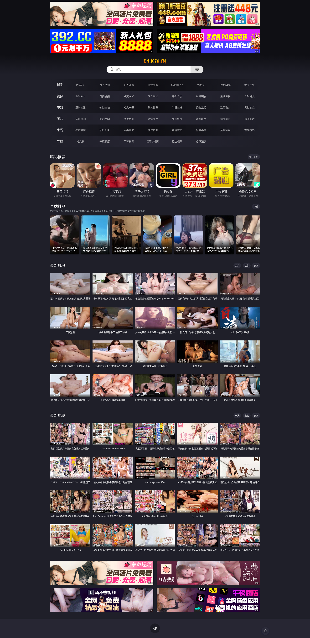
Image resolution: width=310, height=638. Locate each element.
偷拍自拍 (104, 107)
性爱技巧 (249, 130)
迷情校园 (177, 130)
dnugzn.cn (155, 61)
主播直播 (225, 96)
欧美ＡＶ (129, 96)
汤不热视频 (152, 141)
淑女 (246, 415)
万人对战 (129, 85)
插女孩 (80, 141)
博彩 (60, 85)
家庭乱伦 (104, 130)
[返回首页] (265, 631)
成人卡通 (129, 107)
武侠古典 (153, 130)
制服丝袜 (177, 107)
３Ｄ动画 (153, 96)
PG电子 (80, 85)
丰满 (237, 415)
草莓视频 (129, 141)
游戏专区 (153, 85)
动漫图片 (153, 119)
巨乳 (246, 265)
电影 (60, 107)
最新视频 (58, 265)
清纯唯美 (201, 119)
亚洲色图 (104, 119)
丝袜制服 (201, 96)
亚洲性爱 (80, 107)
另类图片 (249, 119)
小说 (60, 130)
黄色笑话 (225, 130)
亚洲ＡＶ (80, 96)
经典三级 (201, 107)
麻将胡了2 (177, 85)
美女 (237, 265)
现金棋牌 (225, 85)
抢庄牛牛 (249, 85)
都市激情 (80, 130)
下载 (256, 206)
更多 (256, 265)
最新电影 (58, 415)
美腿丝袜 (177, 119)
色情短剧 (201, 141)
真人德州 (104, 85)
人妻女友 (129, 130)
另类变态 (249, 107)
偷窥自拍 (80, 119)
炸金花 (201, 85)
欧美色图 (129, 119)
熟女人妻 (177, 96)
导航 (60, 141)
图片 (60, 119)
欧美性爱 (153, 107)
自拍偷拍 (104, 96)
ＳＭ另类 (249, 96)
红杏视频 (177, 141)
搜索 (197, 69)
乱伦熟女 (225, 107)
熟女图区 (225, 119)
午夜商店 (104, 141)
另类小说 (201, 130)
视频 (60, 96)
